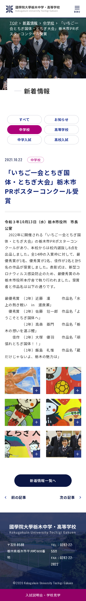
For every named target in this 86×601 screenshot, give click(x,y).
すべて (24, 119)
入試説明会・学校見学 (43, 595)
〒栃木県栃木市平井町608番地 (26, 551)
